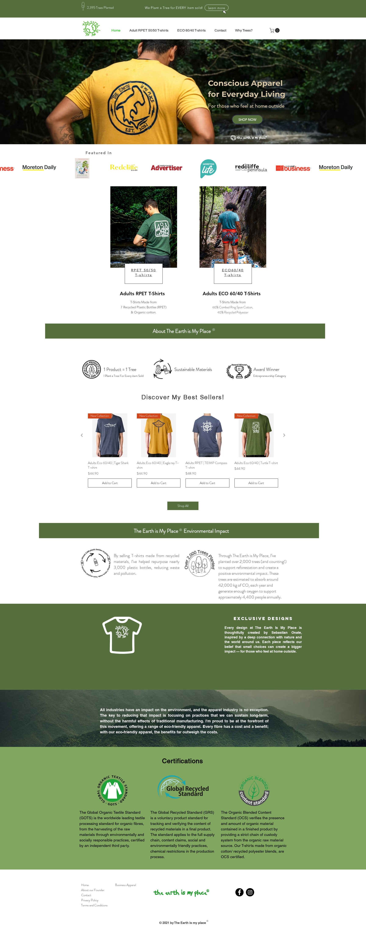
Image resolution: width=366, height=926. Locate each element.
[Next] (343, 91)
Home (84, 885)
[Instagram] (250, 892)
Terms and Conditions (94, 905)
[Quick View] (207, 435)
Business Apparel (125, 885)
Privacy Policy (88, 900)
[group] (183, 450)
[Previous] (23, 91)
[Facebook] (239, 892)
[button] (275, 30)
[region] (152, 256)
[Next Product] (284, 435)
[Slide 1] (183, 140)
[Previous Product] (81, 435)
